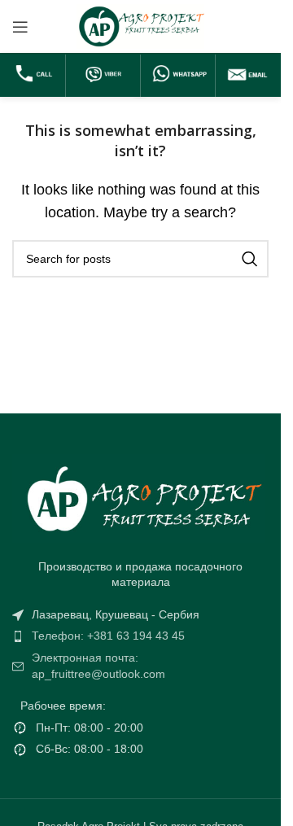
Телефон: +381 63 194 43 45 (108, 635)
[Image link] (138, 497)
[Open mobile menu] (20, 27)
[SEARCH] (250, 259)
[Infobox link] (34, 76)
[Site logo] (140, 26)
